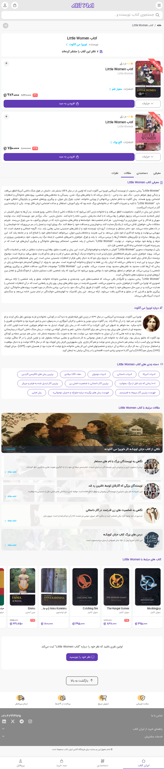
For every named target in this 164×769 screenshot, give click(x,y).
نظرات (114, 173)
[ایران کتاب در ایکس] (12, 722)
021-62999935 (11, 716)
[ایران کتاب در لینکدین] (4, 722)
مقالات (127, 173)
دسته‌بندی (142, 173)
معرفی (157, 173)
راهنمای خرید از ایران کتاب (148, 729)
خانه (159, 25)
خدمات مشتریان (154, 737)
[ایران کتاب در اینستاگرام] (30, 722)
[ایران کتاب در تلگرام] (21, 722)
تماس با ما (157, 716)
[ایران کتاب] (82, 5)
